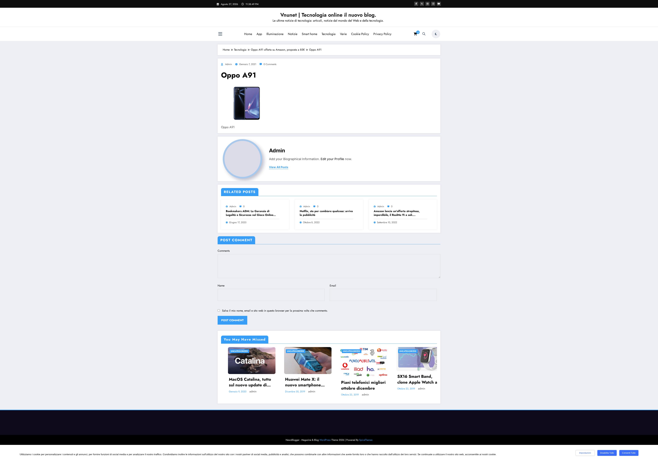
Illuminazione (274, 34)
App (259, 34)
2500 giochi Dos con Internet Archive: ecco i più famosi (414, 382)
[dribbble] (427, 4)
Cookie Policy (360, 34)
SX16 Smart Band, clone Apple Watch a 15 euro (357, 379)
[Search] (424, 34)
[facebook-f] (416, 4)
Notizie (292, 34)
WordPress (325, 440)
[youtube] (439, 4)
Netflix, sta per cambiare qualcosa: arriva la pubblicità (326, 213)
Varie (343, 34)
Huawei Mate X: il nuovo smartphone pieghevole (243, 382)
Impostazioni (585, 453)
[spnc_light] (436, 34)
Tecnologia (329, 34)
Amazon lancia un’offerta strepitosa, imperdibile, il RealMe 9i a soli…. (397, 213)
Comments (224, 251)
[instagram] (433, 4)
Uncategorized (235, 351)
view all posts (278, 167)
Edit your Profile (332, 159)
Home (248, 34)
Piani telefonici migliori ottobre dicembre (303, 385)
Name (221, 286)
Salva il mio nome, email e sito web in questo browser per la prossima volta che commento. (275, 311)
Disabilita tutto (607, 453)
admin (228, 64)
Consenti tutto (629, 453)
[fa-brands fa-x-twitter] (422, 4)
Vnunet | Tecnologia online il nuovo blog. (328, 15)
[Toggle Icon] (220, 34)
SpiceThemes (366, 440)
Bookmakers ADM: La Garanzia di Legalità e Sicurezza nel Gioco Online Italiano (249, 213)
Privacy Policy (382, 34)
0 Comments (270, 64)
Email (333, 286)
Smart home (309, 34)
